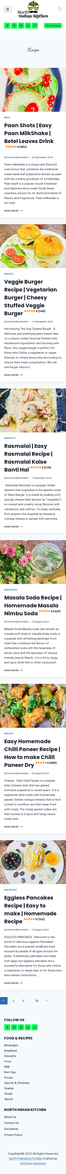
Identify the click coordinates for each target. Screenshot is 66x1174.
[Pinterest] (21, 26)
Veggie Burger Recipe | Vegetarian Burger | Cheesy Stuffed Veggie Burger (30, 297)
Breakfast (10, 890)
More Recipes (53, 25)
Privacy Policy (13, 1135)
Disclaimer (11, 1129)
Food (7, 1061)
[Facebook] (7, 26)
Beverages (10, 590)
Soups (8, 1093)
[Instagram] (14, 26)
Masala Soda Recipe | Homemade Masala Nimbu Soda (33, 605)
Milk (7, 117)
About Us (10, 1117)
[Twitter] (35, 26)
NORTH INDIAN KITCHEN (25, 1158)
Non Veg (9, 1072)
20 (37, 1001)
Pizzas (8, 1077)
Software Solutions (33, 1163)
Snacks (8, 274)
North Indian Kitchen (17, 157)
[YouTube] (28, 26)
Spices (8, 1099)
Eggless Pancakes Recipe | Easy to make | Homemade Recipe (30, 909)
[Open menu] (7, 9)
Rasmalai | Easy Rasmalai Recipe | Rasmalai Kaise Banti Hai (28, 458)
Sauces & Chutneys (17, 1083)
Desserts (9, 438)
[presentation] (33, 90)
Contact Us (11, 1123)
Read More (13, 210)
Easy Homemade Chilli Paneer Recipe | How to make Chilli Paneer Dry (32, 753)
